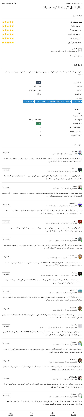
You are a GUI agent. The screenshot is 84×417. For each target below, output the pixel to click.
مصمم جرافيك (77, 116)
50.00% (38, 124)
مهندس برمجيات (70, 258)
